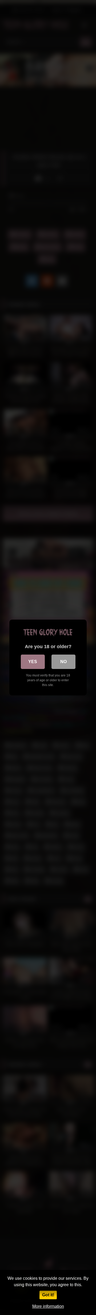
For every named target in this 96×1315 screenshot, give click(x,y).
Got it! (48, 1295)
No (63, 661)
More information (48, 1306)
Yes (32, 661)
